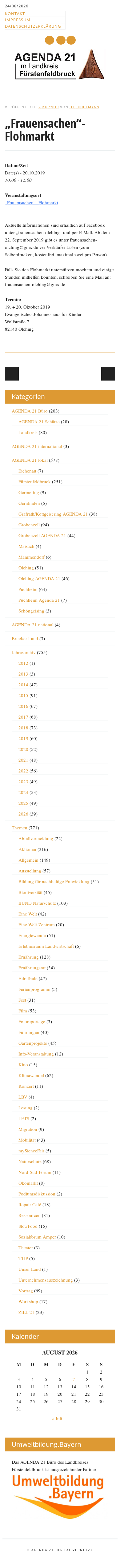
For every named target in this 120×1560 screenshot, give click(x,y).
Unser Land (29, 1269)
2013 (23, 674)
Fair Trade (28, 978)
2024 (23, 792)
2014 (23, 684)
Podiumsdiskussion (36, 1194)
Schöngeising (31, 611)
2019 (23, 738)
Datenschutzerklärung (33, 26)
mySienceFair (31, 1150)
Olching (26, 568)
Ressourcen (29, 1215)
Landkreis (28, 432)
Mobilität (27, 1140)
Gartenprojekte (32, 1043)
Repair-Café (29, 1204)
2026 (23, 814)
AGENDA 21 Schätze (39, 421)
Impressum (17, 19)
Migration (27, 1129)
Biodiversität (30, 892)
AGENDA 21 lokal (30, 460)
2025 (23, 803)
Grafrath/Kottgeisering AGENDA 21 (53, 514)
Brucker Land (25, 638)
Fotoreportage (31, 1021)
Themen (19, 827)
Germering (28, 492)
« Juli (57, 1418)
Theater (25, 1247)
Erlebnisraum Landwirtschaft (46, 946)
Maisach (26, 546)
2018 (23, 727)
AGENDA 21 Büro (30, 411)
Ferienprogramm (34, 989)
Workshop (28, 1301)
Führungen (28, 1032)
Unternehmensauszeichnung (45, 1280)
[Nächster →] (108, 374)
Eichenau (27, 471)
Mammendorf (31, 557)
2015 (23, 695)
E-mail (61, 40)
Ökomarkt (28, 1183)
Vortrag (25, 1290)
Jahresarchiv (24, 652)
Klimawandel (31, 1075)
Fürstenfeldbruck (34, 481)
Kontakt (15, 13)
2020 (23, 749)
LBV (22, 1097)
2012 (23, 663)
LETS (23, 1118)
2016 (23, 706)
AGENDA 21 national (33, 624)
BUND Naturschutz (37, 903)
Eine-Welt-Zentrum (36, 924)
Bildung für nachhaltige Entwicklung (54, 881)
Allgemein (28, 860)
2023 (23, 781)
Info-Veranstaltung (36, 1054)
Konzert (26, 1086)
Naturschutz (30, 1161)
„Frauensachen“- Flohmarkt (31, 202)
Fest (22, 1000)
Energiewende (32, 935)
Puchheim (28, 589)
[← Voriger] (12, 374)
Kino (23, 1064)
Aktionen (27, 849)
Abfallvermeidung (35, 838)
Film (22, 1010)
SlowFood (28, 1226)
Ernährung (28, 957)
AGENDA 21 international (37, 446)
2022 (23, 771)
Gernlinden (29, 503)
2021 (23, 760)
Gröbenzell (29, 524)
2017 (23, 717)
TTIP (23, 1258)
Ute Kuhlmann (84, 107)
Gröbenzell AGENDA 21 (42, 535)
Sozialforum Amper (37, 1237)
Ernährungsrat (32, 967)
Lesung (25, 1107)
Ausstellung (29, 871)
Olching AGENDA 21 (39, 578)
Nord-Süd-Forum (34, 1172)
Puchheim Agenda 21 (39, 600)
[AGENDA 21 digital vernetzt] (60, 78)
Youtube (49, 40)
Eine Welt (27, 914)
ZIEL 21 (26, 1312)
